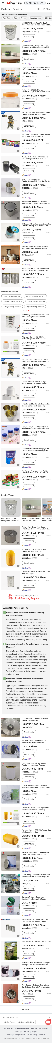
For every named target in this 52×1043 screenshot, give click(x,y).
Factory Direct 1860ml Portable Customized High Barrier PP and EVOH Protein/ (36, 91)
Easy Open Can (35, 18)
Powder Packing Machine (13, 301)
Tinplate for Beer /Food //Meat (35, 719)
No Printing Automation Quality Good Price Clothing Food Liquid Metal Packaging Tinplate (35, 316)
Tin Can (23, 18)
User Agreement (19, 1035)
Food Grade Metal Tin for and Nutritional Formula (34, 764)
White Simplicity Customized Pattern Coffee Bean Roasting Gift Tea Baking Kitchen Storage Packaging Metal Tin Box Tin (36, 360)
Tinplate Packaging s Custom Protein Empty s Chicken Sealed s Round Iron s (36, 450)
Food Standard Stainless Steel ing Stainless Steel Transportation (36, 986)
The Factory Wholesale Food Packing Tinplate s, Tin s (35, 472)
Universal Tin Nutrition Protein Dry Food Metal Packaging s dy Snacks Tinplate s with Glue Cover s (36, 742)
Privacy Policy (32, 1035)
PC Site (26, 1032)
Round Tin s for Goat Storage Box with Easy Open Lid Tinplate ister (35, 270)
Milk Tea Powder (9, 1022)
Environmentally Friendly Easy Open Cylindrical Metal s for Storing (35, 46)
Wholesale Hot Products (39, 1029)
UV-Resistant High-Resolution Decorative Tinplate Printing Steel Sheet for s (36, 225)
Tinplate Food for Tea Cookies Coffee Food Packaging (36, 405)
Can (15, 18)
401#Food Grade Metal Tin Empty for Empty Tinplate (36, 136)
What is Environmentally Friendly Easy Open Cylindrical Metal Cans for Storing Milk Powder (31, 520)
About (9, 1035)
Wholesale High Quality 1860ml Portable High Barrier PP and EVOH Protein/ (34, 338)
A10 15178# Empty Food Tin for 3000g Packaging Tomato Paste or (36, 24)
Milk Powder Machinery (26, 1022)
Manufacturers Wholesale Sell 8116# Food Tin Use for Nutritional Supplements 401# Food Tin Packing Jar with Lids (36, 920)
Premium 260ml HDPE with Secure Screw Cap (36, 831)
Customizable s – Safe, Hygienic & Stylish (36, 573)
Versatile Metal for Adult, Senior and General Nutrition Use (36, 202)
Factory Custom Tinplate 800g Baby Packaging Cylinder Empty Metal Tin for (36, 427)
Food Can (6, 18)
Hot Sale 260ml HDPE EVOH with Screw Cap (34, 550)
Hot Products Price (22, 1029)
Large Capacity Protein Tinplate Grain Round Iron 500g (36, 69)
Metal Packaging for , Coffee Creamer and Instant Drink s (35, 853)
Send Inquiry (29, 36)
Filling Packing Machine (12, 306)
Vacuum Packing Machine (35, 296)
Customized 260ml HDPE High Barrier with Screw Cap (35, 809)
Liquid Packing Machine (35, 306)
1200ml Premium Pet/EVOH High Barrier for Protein (34, 383)
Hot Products (8, 1029)
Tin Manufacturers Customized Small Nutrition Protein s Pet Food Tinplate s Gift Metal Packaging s (36, 786)
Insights (34, 1032)
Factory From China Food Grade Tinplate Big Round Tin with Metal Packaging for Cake (35, 528)
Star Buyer (18, 1032)
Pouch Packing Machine (36, 301)
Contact (42, 1035)
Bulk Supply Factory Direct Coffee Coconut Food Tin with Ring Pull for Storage (36, 180)
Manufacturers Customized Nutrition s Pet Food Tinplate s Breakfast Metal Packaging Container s (36, 898)
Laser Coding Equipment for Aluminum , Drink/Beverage (36, 876)
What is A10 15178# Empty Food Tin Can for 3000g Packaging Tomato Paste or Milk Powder (10, 520)
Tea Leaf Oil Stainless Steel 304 (36, 942)
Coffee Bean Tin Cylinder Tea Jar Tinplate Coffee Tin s (35, 158)
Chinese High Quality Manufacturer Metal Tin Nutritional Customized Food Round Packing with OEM (36, 113)
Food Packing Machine (12, 296)
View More (24, 1009)
